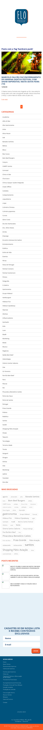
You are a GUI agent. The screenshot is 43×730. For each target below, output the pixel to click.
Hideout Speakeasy (8, 306)
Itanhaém (5, 322)
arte (21, 497)
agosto (5, 496)
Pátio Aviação (34, 540)
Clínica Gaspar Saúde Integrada (13, 183)
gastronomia (10, 513)
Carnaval (5, 170)
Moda (4, 343)
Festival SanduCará (8, 273)
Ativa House (6, 133)
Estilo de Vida (7, 252)
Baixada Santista (8, 142)
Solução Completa (8, 687)
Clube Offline (6, 187)
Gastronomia (6, 289)
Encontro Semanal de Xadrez (12, 240)
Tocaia (4, 449)
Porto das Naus (7, 396)
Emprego (5, 236)
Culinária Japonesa (8, 211)
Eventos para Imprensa (9, 672)
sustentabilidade (7, 554)
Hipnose (5, 310)
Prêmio (4, 412)
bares (4, 501)
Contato (5, 702)
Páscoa (4, 384)
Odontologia (6, 359)
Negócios (5, 351)
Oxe (3, 367)
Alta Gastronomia (8, 125)
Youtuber (5, 478)
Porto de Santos (7, 400)
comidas (16, 507)
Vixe (3, 466)
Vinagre (5, 457)
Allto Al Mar (6, 121)
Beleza (4, 146)
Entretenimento (7, 244)
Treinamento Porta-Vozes (10, 679)
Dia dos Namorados (9, 224)
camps (30, 501)
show (32, 550)
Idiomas (5, 314)
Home (4, 662)
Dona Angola (6, 510)
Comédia (5, 191)
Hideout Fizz (6, 302)
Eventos (5, 256)
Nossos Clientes (7, 695)
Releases (5, 697)
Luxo (4, 330)
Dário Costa (6, 220)
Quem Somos (6, 664)
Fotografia (5, 281)
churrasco (33, 504)
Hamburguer (6, 297)
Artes (4, 129)
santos (29, 545)
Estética (5, 248)
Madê (4, 334)
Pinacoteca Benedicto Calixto (12, 392)
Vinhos (4, 462)
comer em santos (7, 507)
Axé (3, 137)
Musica (4, 347)
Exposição (22, 510)
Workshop (5, 470)
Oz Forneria (6, 371)
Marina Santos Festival (25, 522)
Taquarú (5, 437)
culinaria (23, 507)
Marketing (5, 338)
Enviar (36, 651)
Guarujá (34, 514)
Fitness (4, 277)
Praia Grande (6, 408)
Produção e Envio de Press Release (12, 685)
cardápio (16, 504)
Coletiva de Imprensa (8, 668)
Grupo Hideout (7, 293)
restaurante (6, 545)
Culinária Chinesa (8, 207)
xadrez (4, 474)
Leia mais (5, 99)
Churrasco (5, 178)
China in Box (6, 174)
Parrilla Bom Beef (8, 375)
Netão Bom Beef (7, 355)
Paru (19, 532)
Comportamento (7, 195)
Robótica (5, 416)
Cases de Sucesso (8, 699)
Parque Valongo (28, 529)
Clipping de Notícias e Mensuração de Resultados (12, 676)
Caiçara (5, 162)
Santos (4, 421)
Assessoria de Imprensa (9, 666)
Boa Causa (6, 154)
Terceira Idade (7, 445)
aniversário (14, 497)
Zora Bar (5, 482)
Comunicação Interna (8, 692)
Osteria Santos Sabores (10, 363)
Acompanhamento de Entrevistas (12, 683)
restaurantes (17, 545)
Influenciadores (7, 318)
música (5, 525)
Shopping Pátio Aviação (10, 429)
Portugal (5, 404)
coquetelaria (6, 199)
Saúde (4, 425)
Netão (18, 525)
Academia (5, 117)
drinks (14, 510)
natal (11, 525)
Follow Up (5, 674)
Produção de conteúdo (9, 689)
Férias (4, 261)
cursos (30, 507)
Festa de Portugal (8, 265)
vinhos (16, 554)
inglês (33, 518)
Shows (4, 433)
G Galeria (5, 285)
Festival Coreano (8, 269)
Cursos (4, 215)
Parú (4, 380)
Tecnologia (6, 441)
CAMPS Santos (7, 166)
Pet (3, 388)
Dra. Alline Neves (8, 228)
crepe (4, 203)
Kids (3, 326)
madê (13, 522)
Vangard (5, 453)
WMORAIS (30, 728)
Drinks (4, 232)
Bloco (4, 150)
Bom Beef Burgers (8, 158)
